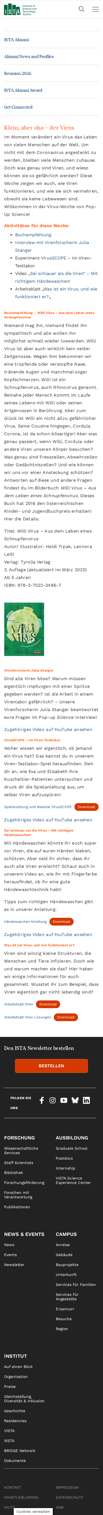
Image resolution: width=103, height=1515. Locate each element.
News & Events (24, 1234)
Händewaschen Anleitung (25, 921)
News (9, 1245)
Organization (16, 1376)
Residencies (15, 1421)
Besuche (64, 1319)
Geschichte (14, 1411)
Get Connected (18, 107)
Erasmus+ (65, 1309)
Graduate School (71, 1148)
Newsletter (14, 1264)
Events (10, 1254)
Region (62, 1329)
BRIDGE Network (19, 1450)
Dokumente (15, 1460)
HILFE (9, 1507)
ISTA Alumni (16, 39)
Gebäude (64, 1254)
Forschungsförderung (24, 1182)
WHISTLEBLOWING (21, 1497)
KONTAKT (12, 1487)
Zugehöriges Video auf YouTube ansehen (48, 729)
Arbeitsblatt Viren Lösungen (27, 1017)
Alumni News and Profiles (29, 56)
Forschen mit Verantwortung (18, 1194)
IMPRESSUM (67, 1487)
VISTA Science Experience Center (73, 1180)
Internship (65, 1168)
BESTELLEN (51, 1065)
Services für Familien (76, 1284)
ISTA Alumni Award (23, 90)
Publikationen (17, 1207)
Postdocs (64, 1158)
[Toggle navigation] (95, 9)
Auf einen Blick (18, 1366)
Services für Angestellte (67, 1296)
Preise (10, 1386)
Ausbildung (72, 1138)
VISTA (9, 1430)
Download (86, 807)
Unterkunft (66, 1274)
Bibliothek (13, 1172)
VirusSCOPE (53, 258)
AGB (59, 1507)
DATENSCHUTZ (69, 1497)
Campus (66, 1234)
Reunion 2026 (17, 73)
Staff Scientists (18, 1162)
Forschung (19, 1138)
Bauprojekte (67, 1264)
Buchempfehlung (33, 234)
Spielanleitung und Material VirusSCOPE (38, 807)
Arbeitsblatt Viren (18, 1004)
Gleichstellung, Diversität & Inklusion (24, 1398)
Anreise (63, 1245)
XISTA (9, 1440)
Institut (15, 1356)
